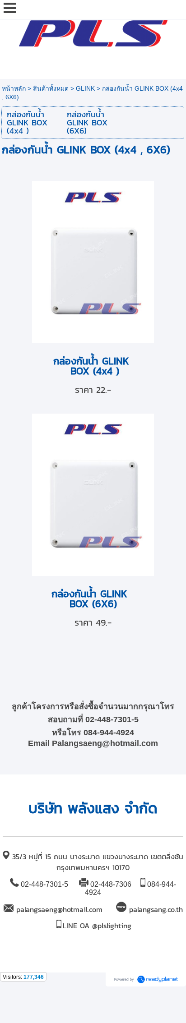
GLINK (85, 88)
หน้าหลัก (14, 88)
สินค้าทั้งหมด (51, 88)
